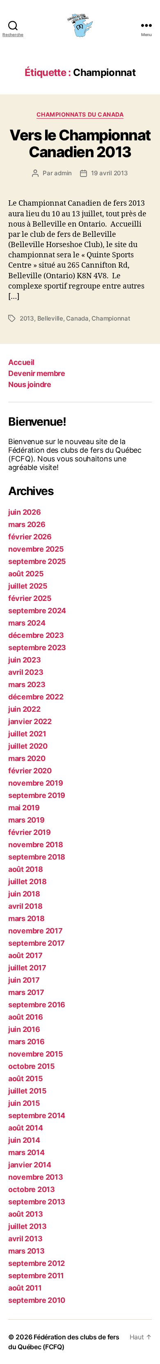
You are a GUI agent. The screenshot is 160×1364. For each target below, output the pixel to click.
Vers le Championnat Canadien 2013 (80, 143)
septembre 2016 (36, 1004)
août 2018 (25, 869)
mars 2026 (27, 524)
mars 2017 (26, 992)
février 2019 (29, 832)
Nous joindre (29, 384)
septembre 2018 (36, 857)
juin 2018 (24, 893)
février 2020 (30, 770)
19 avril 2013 (109, 173)
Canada (77, 318)
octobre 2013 (31, 1189)
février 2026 (30, 536)
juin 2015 (24, 1103)
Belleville (50, 318)
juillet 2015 (27, 1091)
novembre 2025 (36, 549)
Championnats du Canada (80, 114)
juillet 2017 (27, 967)
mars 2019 (26, 820)
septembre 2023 (37, 647)
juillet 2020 (28, 746)
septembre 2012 (36, 1263)
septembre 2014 (36, 1115)
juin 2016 (24, 1029)
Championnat (110, 318)
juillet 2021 (27, 733)
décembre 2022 (36, 696)
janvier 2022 (30, 721)
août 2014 (25, 1127)
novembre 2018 (35, 844)
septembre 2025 (37, 561)
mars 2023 (27, 684)
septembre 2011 (36, 1275)
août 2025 (26, 573)
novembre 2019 (35, 783)
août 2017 (25, 955)
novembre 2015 (35, 1054)
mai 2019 (24, 807)
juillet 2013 (27, 1226)
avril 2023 (25, 672)
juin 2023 (24, 660)
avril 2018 (25, 906)
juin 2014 (24, 1140)
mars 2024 (27, 623)
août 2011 (25, 1288)
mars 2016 (26, 1041)
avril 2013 (25, 1238)
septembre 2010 (36, 1300)
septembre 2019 (36, 795)
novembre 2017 (35, 930)
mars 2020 (27, 758)
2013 (27, 318)
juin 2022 (24, 709)
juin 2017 (24, 980)
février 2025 (30, 598)
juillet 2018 (27, 881)
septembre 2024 (37, 610)
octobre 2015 (31, 1066)
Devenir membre (36, 373)
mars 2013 (26, 1251)
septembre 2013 (36, 1201)
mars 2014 (26, 1152)
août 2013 (25, 1214)
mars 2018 (26, 918)
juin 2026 (24, 512)
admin (63, 173)
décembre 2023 (36, 635)
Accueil (21, 362)
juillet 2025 (28, 586)
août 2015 (25, 1078)
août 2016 (25, 1017)
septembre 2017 (36, 943)
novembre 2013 (35, 1177)
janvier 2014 (29, 1164)
